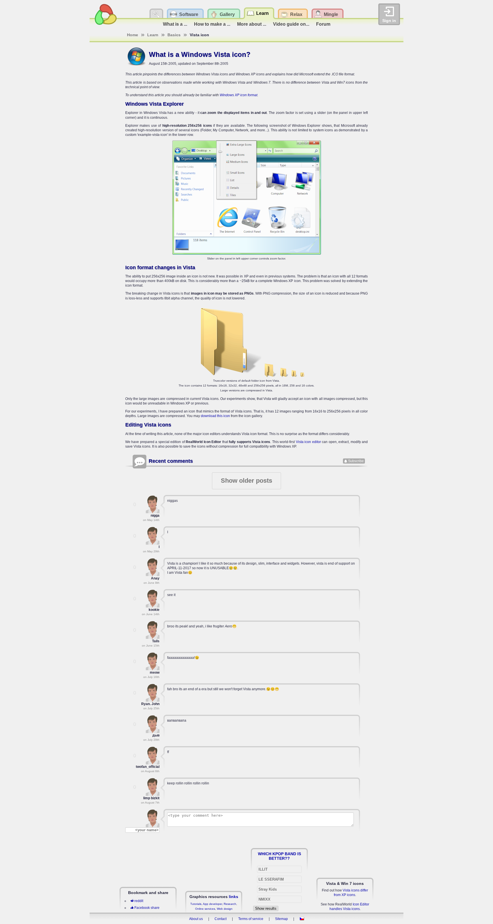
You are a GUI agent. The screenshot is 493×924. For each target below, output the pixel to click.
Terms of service (250, 919)
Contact (221, 919)
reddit (138, 901)
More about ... (251, 24)
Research (230, 903)
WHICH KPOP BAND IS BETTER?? (279, 856)
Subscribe (356, 461)
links (233, 896)
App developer (212, 903)
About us (196, 919)
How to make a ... (212, 24)
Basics (174, 35)
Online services (205, 908)
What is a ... (175, 24)
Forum (323, 24)
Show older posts (246, 480)
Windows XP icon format (238, 95)
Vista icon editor (308, 442)
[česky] (302, 919)
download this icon (215, 416)
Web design (225, 908)
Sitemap (281, 919)
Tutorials (195, 903)
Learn (152, 35)
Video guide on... (291, 24)
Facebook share (146, 908)
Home (132, 35)
